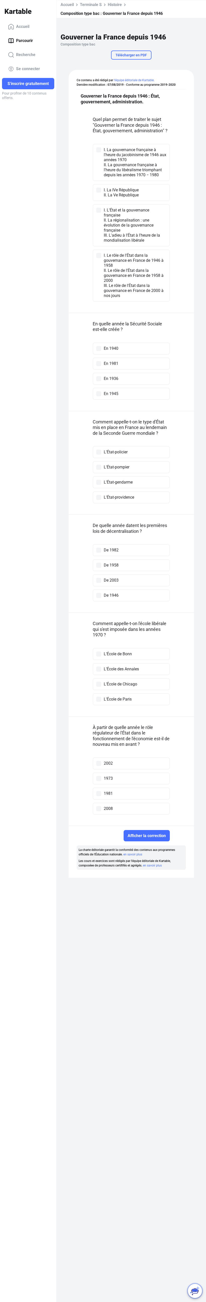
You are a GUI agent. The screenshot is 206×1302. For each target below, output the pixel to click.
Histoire (115, 4)
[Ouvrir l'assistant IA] (195, 1291)
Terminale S (91, 4)
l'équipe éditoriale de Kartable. (134, 80)
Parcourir (24, 40)
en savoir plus (132, 854)
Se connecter (28, 68)
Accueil (22, 26)
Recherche (25, 54)
